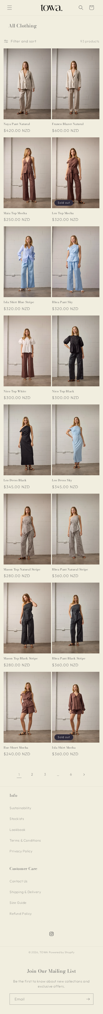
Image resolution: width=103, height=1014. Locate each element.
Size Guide (18, 902)
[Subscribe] (88, 999)
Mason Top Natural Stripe (22, 569)
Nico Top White (15, 391)
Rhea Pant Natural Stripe (70, 569)
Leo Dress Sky (62, 480)
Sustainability (20, 808)
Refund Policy (21, 913)
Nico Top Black (63, 391)
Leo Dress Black (15, 480)
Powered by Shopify (62, 952)
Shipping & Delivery (25, 892)
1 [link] (19, 774)
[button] (9, 7)
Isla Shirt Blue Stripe (19, 302)
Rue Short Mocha (16, 748)
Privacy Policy (21, 851)
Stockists (17, 819)
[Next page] (84, 774)
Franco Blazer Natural (68, 124)
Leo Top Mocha (63, 213)
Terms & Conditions (25, 840)
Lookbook (18, 830)
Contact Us (19, 881)
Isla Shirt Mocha (64, 748)
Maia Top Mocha (15, 213)
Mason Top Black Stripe (21, 658)
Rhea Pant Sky (62, 302)
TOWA (44, 952)
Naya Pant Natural (17, 124)
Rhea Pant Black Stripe (68, 658)
